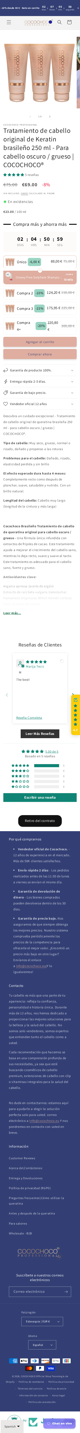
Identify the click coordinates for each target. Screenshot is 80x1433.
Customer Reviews (22, 1158)
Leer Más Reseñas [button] (40, 733)
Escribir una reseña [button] (40, 797)
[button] (9, 22)
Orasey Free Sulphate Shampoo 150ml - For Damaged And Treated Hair (39, 277)
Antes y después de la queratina (32, 1213)
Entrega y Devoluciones (25, 1178)
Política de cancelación (42, 1402)
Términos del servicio (30, 1388)
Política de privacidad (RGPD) (30, 1188)
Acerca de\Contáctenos (25, 1168)
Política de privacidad (61, 1381)
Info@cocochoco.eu (31, 966)
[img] (36, 662)
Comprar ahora (40, 354)
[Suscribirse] (66, 1292)
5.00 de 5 (51, 751)
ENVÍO (24, 193)
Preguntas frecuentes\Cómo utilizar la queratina (36, 1200)
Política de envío (56, 1388)
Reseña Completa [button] (29, 718)
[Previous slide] (6, 695)
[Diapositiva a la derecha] (50, 116)
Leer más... (12, 613)
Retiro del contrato (40, 820)
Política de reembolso (31, 1381)
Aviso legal (58, 1395)
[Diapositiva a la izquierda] (30, 116)
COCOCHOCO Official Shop (36, 1376)
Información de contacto (33, 1395)
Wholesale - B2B (20, 1233)
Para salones (18, 1223)
